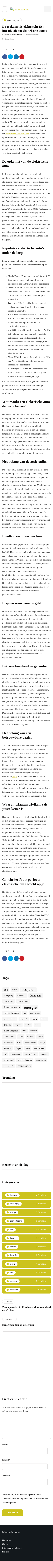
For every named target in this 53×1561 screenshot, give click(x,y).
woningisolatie (9, 1066)
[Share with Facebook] (4, 56)
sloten (28, 1048)
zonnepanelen (24, 1066)
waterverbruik (41, 1060)
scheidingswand (30, 1042)
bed (6, 989)
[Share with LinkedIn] (16, 56)
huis (34, 1019)
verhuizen (30, 1054)
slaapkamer (7, 1048)
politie (21, 1036)
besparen (28, 989)
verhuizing (9, 1060)
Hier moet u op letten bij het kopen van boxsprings (12, 1123)
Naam (5, 1444)
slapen (18, 1048)
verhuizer (44, 1054)
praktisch (30, 1036)
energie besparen (11, 1013)
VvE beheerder (25, 1060)
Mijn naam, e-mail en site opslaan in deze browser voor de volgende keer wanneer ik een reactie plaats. (25, 1498)
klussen (7, 1025)
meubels (28, 1025)
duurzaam (36, 995)
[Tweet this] (10, 56)
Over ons (6, 1540)
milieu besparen (11, 1030)
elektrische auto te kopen (17, 133)
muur (24, 1030)
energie (30, 1007)
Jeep (14, 776)
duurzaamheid (8, 1001)
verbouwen (39, 1048)
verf (5, 1054)
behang (14, 989)
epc (25, 1013)
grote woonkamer (10, 1019)
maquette (18, 1025)
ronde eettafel (8, 1042)
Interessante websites (11, 1548)
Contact (5, 1544)
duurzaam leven (23, 1001)
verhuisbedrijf (15, 1054)
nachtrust (33, 1030)
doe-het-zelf (21, 995)
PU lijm (40, 1036)
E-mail (6, 1460)
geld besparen (35, 1013)
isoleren (43, 1019)
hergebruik (24, 1019)
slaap (42, 1042)
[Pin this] (21, 56)
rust (19, 1042)
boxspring (8, 995)
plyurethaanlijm (9, 1036)
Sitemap (6, 1552)
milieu (37, 1025)
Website (6, 1475)
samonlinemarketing (14, 35)
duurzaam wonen (12, 1007)
